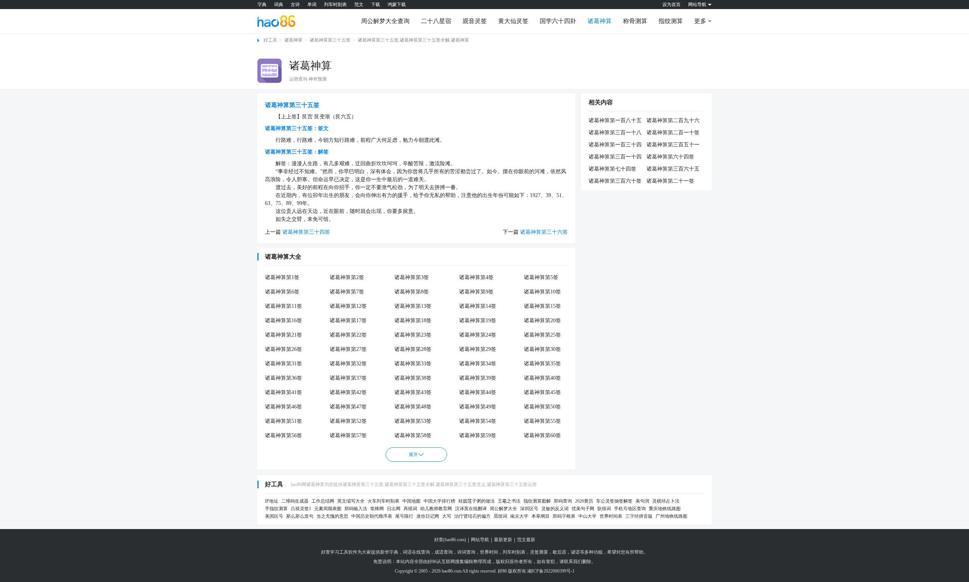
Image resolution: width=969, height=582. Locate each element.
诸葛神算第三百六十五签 (673, 169)
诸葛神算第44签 (477, 392)
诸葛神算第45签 (542, 392)
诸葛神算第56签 (283, 435)
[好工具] (276, 21)
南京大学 (519, 516)
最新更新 (503, 539)
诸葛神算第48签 (413, 407)
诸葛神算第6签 (282, 292)
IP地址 (271, 501)
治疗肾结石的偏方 (472, 516)
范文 (358, 4)
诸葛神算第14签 (477, 306)
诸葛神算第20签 (542, 320)
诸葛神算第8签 (411, 292)
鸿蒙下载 (397, 4)
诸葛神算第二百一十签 (673, 132)
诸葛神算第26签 (283, 349)
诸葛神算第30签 (542, 349)
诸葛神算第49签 (477, 407)
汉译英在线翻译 (471, 508)
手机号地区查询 (630, 508)
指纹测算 (671, 21)
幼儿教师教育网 (436, 508)
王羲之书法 (509, 501)
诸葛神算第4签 (476, 277)
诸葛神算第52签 (348, 421)
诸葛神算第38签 (413, 378)
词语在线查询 (416, 552)
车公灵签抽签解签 (614, 501)
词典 (278, 4)
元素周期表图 (327, 508)
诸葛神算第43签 (413, 392)
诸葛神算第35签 (542, 363)
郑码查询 (563, 501)
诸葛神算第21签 (283, 335)
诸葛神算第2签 (347, 277)
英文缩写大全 (351, 501)
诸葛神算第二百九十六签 (673, 121)
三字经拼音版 (639, 516)
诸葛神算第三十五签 (330, 40)
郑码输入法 (355, 508)
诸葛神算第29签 (477, 349)
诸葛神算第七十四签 (612, 169)
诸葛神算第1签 (282, 277)
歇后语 (559, 552)
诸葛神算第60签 (542, 435)
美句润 (642, 501)
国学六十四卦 (558, 21)
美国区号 (274, 516)
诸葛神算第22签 (348, 335)
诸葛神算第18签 (413, 320)
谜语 (575, 552)
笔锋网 (377, 508)
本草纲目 (540, 516)
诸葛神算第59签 (477, 435)
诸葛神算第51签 (283, 421)
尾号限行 (404, 516)
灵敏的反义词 (555, 508)
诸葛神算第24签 (477, 335)
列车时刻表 (335, 4)
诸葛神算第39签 (477, 378)
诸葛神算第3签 (411, 277)
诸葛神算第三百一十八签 (615, 133)
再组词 (410, 508)
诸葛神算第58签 (413, 435)
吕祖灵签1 (301, 508)
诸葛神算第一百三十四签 (615, 145)
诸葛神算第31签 (283, 363)
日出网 (393, 508)
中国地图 (411, 501)
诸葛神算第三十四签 (306, 232)
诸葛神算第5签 (541, 277)
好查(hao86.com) (450, 539)
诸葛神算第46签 (283, 407)
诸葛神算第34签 (477, 363)
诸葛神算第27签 (348, 349)
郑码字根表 (564, 516)
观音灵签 (475, 21)
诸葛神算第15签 (542, 306)
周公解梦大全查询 (385, 21)
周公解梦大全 (503, 508)
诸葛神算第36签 (283, 378)
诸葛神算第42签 (348, 392)
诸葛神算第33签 (413, 363)
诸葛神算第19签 (477, 320)
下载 (375, 4)
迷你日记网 (427, 516)
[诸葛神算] (269, 71)
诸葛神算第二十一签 (670, 181)
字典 (261, 4)
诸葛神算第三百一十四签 (615, 157)
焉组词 (500, 516)
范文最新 (526, 539)
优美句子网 (583, 508)
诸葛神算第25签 (542, 335)
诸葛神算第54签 (477, 421)
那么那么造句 (299, 516)
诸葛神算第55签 (542, 421)
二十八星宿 (436, 21)
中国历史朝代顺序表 (371, 516)
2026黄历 (584, 501)
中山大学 (587, 516)
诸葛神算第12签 (348, 306)
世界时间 (489, 552)
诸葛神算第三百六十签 (615, 181)
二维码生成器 (294, 501)
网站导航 (480, 539)
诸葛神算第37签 (348, 378)
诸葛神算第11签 (283, 306)
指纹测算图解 (537, 501)
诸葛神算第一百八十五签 (615, 121)
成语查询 (444, 552)
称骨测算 (635, 21)
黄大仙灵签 (513, 21)
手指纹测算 (276, 508)
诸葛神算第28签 (413, 349)
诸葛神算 (599, 21)
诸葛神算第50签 (542, 407)
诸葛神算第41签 (283, 392)
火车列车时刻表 (383, 501)
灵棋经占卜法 (665, 501)
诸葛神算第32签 (348, 363)
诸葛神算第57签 (348, 435)
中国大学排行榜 (439, 501)
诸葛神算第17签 (348, 320)
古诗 (295, 4)
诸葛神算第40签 (542, 378)
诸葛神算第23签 (413, 335)
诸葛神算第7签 (347, 292)
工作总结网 (323, 501)
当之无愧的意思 (332, 516)
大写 (446, 516)
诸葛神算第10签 (542, 292)
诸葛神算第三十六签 (544, 232)
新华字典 (389, 552)
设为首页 (671, 4)
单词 (311, 4)
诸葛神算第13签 (413, 306)
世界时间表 (611, 516)
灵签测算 (539, 552)
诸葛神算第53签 (413, 421)
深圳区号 (529, 508)
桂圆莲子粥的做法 (476, 501)
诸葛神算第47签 (348, 407)
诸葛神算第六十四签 (670, 157)
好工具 (270, 40)
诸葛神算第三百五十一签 (673, 145)
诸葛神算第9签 (476, 292)
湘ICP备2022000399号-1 (551, 571)
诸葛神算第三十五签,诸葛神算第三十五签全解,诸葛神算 (413, 40)
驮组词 (604, 508)
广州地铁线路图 (671, 516)
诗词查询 (466, 552)
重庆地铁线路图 (665, 508)
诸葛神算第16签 (283, 320)
